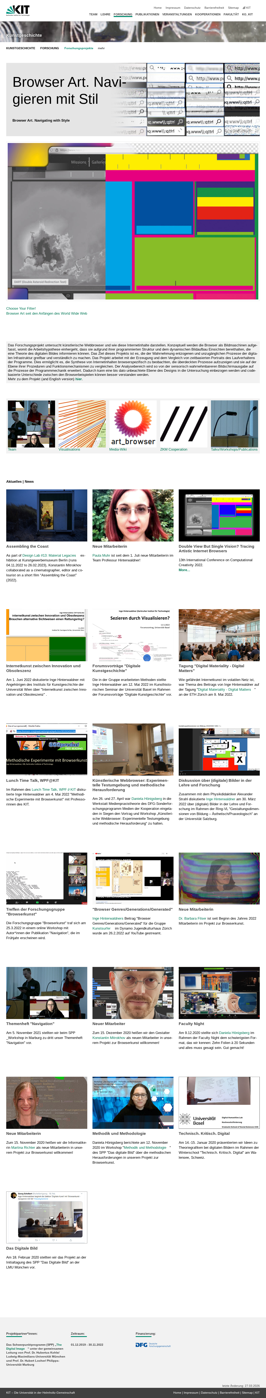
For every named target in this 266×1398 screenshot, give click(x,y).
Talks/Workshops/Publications (234, 449)
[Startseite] (258, 14)
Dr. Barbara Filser (192, 918)
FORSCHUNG (123, 14)
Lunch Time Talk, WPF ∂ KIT (54, 790)
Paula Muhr (101, 555)
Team (12, 449)
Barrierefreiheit (214, 7)
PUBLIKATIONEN (147, 14)
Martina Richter (23, 1148)
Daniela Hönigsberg (147, 799)
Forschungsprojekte (78, 48)
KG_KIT (247, 14)
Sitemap (233, 7)
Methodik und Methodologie (145, 1148)
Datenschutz (192, 7)
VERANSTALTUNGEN (177, 14)
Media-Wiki (118, 449)
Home (158, 7)
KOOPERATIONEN (207, 14)
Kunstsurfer (101, 928)
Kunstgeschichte (24, 35)
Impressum (173, 7)
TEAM (93, 14)
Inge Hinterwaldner (220, 799)
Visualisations (69, 449)
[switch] (258, 8)
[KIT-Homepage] (18, 10)
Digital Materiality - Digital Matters (224, 690)
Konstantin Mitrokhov (108, 1038)
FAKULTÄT (231, 14)
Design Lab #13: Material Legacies (49, 555)
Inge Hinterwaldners (107, 918)
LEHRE (105, 14)
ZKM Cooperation (173, 449)
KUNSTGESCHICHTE (20, 48)
